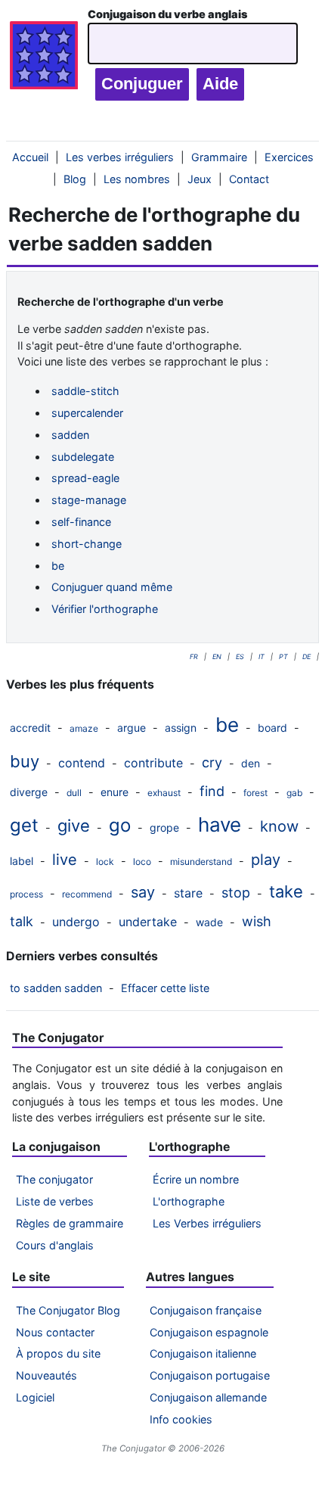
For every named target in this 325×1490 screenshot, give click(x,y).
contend (81, 762)
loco (142, 861)
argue (131, 727)
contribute (153, 762)
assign (181, 727)
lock (105, 861)
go (120, 825)
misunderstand (201, 861)
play (265, 860)
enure (114, 791)
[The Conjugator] (44, 59)
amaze (84, 728)
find (212, 791)
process (26, 894)
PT (283, 656)
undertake (148, 921)
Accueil (30, 157)
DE (306, 656)
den (250, 763)
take (286, 891)
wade (209, 922)
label (21, 860)
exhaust (164, 792)
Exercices (289, 157)
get (24, 825)
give (73, 825)
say (143, 892)
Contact (249, 179)
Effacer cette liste (165, 987)
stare (188, 893)
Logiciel (35, 1397)
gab (294, 792)
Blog (74, 179)
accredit (30, 727)
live (64, 860)
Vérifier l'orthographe (104, 608)
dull (74, 792)
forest (255, 792)
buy (24, 761)
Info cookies (181, 1419)
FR (194, 656)
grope (164, 827)
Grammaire (219, 157)
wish (256, 921)
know (279, 826)
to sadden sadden (56, 987)
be (227, 724)
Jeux (199, 179)
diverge (29, 791)
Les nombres (137, 179)
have (219, 824)
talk (21, 921)
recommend (87, 894)
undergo (76, 921)
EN (216, 656)
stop (235, 893)
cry (212, 762)
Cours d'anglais (55, 1245)
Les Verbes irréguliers (207, 1223)
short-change (86, 543)
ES (240, 656)
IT (261, 656)
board (272, 727)
